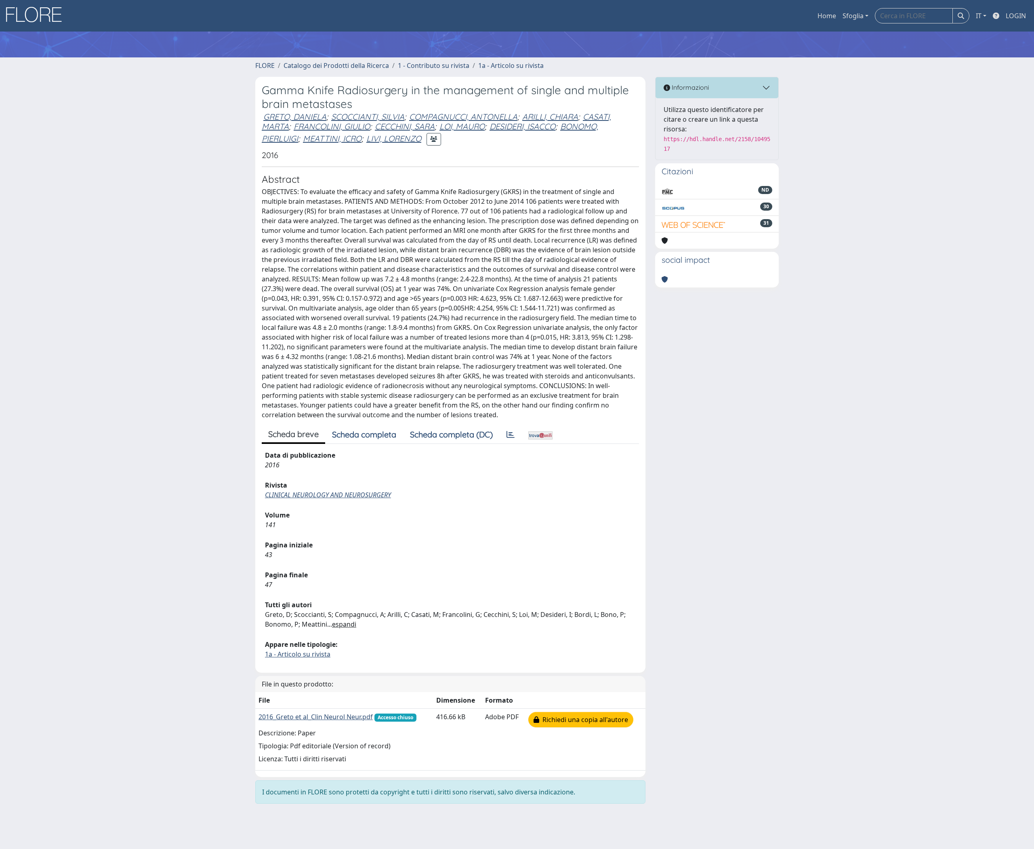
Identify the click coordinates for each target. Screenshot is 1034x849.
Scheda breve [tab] (293, 434)
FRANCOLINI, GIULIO (332, 126)
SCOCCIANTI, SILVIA (367, 117)
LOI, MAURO (462, 126)
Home (827, 15)
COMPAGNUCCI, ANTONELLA (463, 117)
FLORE (265, 65)
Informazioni (689, 87)
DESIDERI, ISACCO (522, 126)
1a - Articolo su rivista (511, 65)
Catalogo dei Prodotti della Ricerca (336, 65)
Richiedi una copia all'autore (583, 719)
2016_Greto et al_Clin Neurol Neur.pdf (315, 716)
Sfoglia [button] (853, 15)
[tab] (510, 434)
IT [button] (978, 15)
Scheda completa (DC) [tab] (451, 434)
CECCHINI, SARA (405, 126)
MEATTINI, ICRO (332, 138)
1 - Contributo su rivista (433, 65)
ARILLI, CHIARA (550, 117)
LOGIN (1016, 15)
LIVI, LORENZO (393, 138)
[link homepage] (37, 16)
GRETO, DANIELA (294, 117)
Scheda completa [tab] (364, 434)
